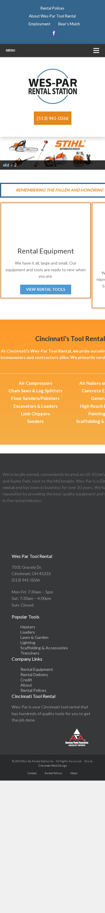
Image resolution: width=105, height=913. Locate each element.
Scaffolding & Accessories (44, 647)
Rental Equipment (36, 669)
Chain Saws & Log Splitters (35, 390)
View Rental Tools (45, 289)
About (26, 684)
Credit (26, 679)
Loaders (27, 632)
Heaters (27, 626)
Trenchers (29, 652)
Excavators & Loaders (35, 406)
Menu (10, 50)
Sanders (35, 421)
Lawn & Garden (34, 637)
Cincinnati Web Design (52, 765)
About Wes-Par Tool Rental (52, 16)
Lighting (27, 642)
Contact (32, 773)
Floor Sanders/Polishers (35, 398)
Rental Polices (52, 8)
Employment (39, 24)
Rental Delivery (34, 674)
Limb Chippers (35, 413)
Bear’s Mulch (69, 24)
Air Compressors (35, 383)
